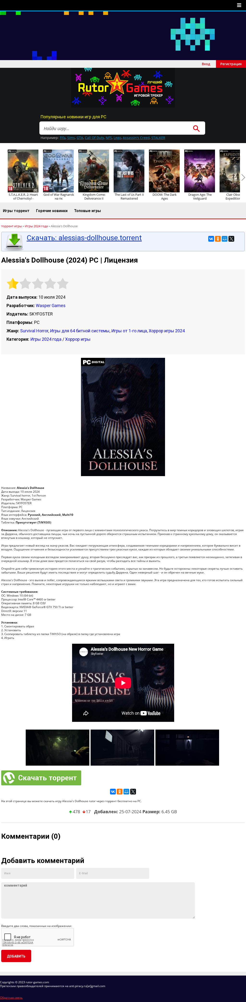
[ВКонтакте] (211, 239)
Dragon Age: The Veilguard (200, 196)
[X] (231, 239)
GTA (80, 137)
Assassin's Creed (136, 137)
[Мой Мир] (225, 239)
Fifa (63, 137)
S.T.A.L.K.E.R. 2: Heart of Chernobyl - (23, 196)
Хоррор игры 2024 (167, 330)
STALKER (158, 137)
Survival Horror (34, 330)
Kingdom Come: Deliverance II (94, 196)
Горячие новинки (52, 210)
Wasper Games (51, 305)
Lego (117, 137)
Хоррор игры (78, 339)
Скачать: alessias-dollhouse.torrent (84, 237)
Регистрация (231, 64)
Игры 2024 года (46, 339)
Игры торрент (16, 210)
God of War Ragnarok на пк (58, 196)
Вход (206, 64)
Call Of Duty (94, 137)
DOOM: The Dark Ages (165, 196)
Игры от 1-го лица (129, 330)
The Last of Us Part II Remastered (129, 196)
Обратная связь (11, 998)
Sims (71, 137)
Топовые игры (87, 210)
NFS (109, 137)
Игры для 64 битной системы (80, 330)
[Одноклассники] (218, 239)
